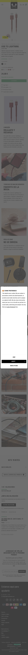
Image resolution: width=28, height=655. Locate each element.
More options (14, 365)
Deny (14, 357)
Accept (13, 361)
